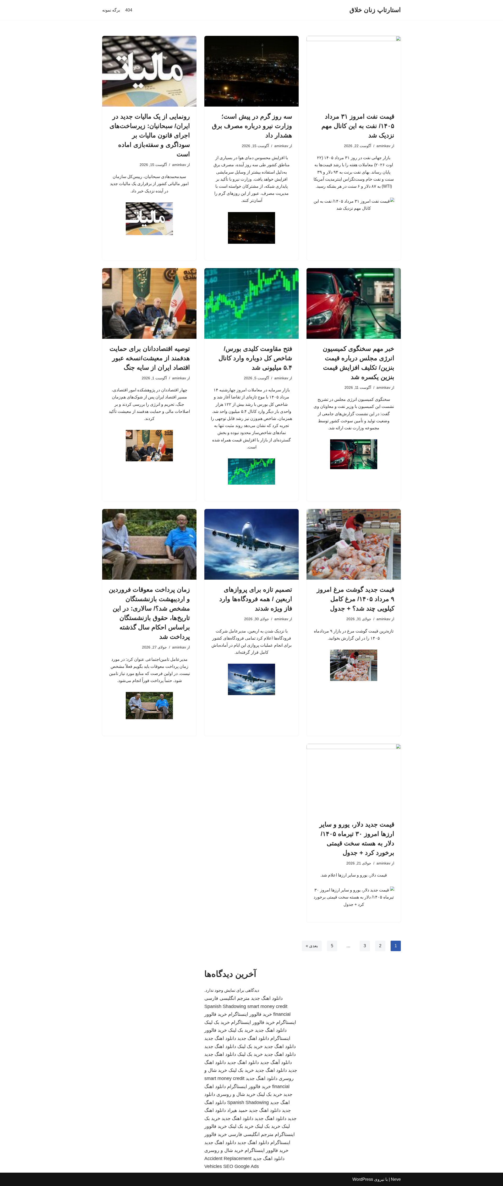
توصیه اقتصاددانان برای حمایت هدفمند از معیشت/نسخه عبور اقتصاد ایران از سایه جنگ (150, 358)
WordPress (362, 1179)
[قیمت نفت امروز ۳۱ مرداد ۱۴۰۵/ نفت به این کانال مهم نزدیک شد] (354, 71)
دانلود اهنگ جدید (267, 998)
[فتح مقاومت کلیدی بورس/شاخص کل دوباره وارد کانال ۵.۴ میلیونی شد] (251, 303)
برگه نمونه (111, 10)
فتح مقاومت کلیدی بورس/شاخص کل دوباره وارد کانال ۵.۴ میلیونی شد (255, 358)
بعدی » (312, 946)
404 (128, 10)
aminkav (383, 146)
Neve (396, 1179)
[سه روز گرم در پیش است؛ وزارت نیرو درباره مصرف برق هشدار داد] (251, 71)
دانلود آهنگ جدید (276, 1062)
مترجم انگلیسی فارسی (227, 998)
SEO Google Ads (241, 1166)
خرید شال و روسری (235, 1094)
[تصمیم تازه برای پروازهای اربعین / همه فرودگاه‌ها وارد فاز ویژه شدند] (251, 544)
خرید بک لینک (217, 1022)
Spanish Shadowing (225, 1006)
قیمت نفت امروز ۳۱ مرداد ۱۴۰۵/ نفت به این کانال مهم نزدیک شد (357, 126)
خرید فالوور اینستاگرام (250, 1014)
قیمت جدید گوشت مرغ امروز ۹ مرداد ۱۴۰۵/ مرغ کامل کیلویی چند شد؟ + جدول (355, 599)
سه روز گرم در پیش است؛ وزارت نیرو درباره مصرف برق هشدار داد (252, 126)
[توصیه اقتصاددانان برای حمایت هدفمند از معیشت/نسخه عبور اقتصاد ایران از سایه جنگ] (149, 303)
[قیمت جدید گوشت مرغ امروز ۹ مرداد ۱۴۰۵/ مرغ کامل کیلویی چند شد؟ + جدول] (354, 544)
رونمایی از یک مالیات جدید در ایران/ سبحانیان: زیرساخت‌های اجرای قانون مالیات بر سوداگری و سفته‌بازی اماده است (150, 135)
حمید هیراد (237, 1110)
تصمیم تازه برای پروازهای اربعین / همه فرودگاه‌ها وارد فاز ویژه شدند (255, 599)
